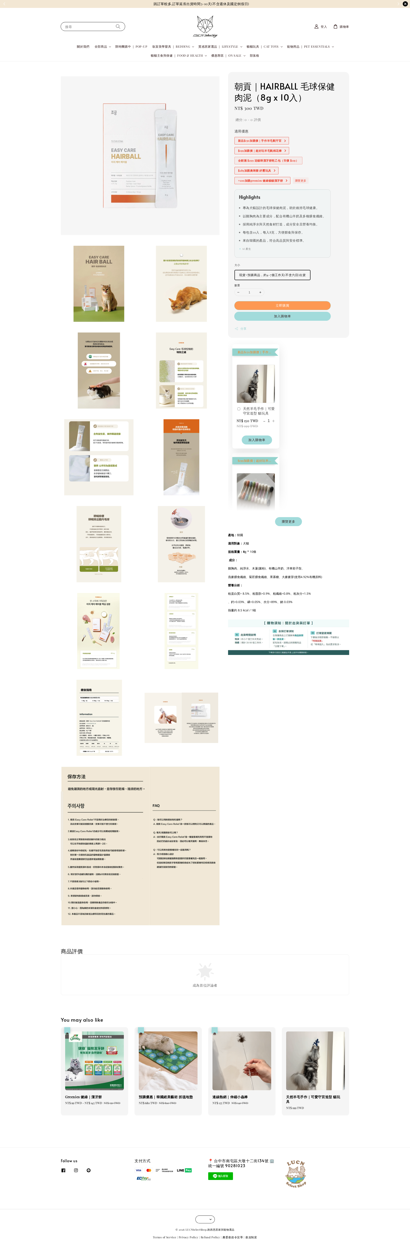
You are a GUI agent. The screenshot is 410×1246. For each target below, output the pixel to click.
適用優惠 (241, 131)
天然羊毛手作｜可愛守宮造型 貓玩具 (259, 410)
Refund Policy (210, 1237)
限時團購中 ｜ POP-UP (131, 46)
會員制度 (251, 1237)
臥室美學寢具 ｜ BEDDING (171, 47)
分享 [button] (243, 329)
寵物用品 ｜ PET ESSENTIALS (308, 47)
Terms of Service (164, 1237)
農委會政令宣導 (233, 1237)
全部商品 (101, 47)
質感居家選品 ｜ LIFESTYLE (218, 47)
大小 (237, 265)
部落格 (254, 55)
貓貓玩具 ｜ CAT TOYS (263, 47)
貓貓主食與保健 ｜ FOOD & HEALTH (177, 55)
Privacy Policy (188, 1237)
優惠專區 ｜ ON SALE (226, 55)
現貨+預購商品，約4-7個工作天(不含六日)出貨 (272, 275)
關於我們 (83, 46)
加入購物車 (282, 316)
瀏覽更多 (300, 180)
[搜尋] (118, 26)
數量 (237, 285)
